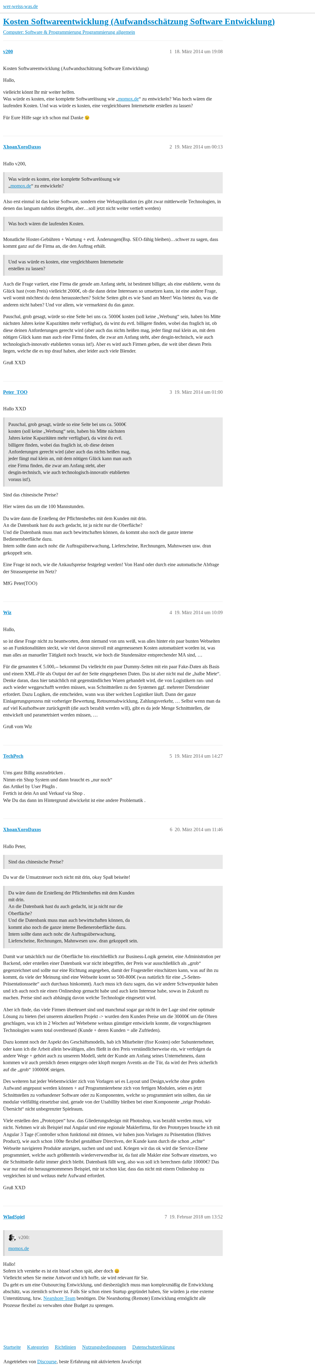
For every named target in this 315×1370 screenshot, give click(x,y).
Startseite (12, 1347)
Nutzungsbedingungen (104, 1347)
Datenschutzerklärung (153, 1347)
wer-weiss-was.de (20, 6)
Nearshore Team (59, 1298)
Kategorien (38, 1347)
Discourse (47, 1361)
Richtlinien (65, 1347)
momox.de (128, 98)
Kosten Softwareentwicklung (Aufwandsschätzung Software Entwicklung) (139, 21)
